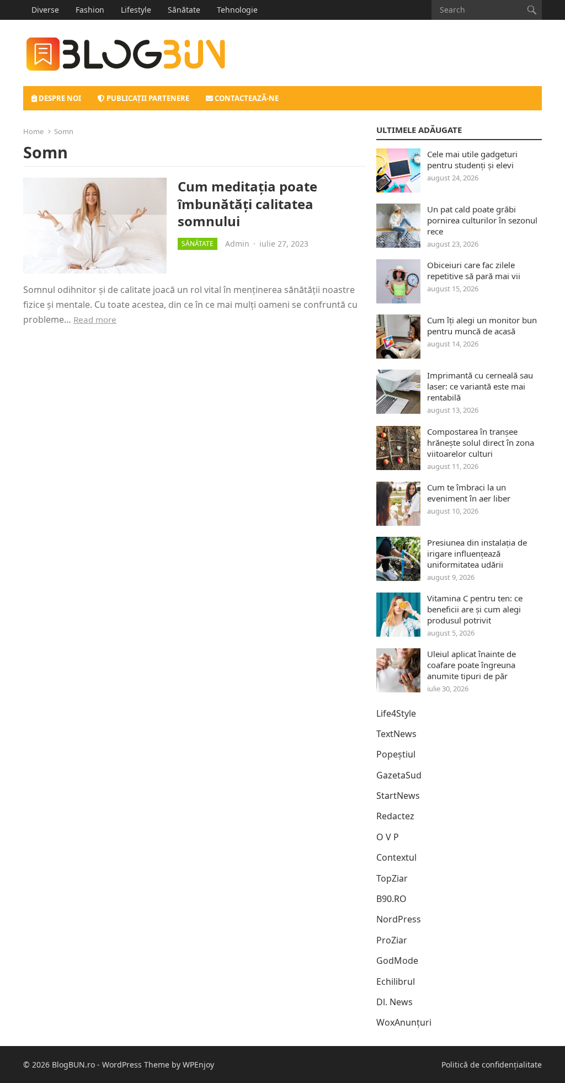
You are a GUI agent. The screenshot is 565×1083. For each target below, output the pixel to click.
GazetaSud (399, 775)
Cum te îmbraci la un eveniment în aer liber (468, 493)
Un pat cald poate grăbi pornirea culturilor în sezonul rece (482, 220)
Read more (94, 319)
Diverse (45, 9)
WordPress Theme (135, 1064)
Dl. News (394, 1002)
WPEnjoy (198, 1064)
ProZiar (391, 940)
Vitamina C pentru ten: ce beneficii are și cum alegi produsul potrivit (475, 609)
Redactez (395, 816)
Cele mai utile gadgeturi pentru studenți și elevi (472, 159)
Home (33, 131)
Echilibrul (395, 981)
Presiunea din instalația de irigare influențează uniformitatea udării (477, 553)
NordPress (398, 919)
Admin (237, 243)
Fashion (90, 9)
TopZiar (392, 878)
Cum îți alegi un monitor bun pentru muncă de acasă (482, 325)
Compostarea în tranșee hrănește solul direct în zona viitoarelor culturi (480, 442)
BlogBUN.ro (73, 1064)
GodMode (397, 960)
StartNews (398, 795)
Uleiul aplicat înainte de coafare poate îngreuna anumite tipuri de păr (471, 664)
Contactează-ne (246, 98)
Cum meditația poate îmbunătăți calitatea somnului (247, 203)
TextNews (396, 734)
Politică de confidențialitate (491, 1064)
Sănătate (184, 9)
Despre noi (59, 98)
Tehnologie (237, 9)
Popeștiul (395, 754)
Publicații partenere (147, 98)
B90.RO (391, 899)
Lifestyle (136, 9)
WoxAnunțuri (403, 1022)
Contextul (396, 857)
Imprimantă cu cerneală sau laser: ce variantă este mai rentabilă (480, 386)
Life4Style (396, 713)
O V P (387, 837)
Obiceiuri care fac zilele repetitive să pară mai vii (473, 270)
